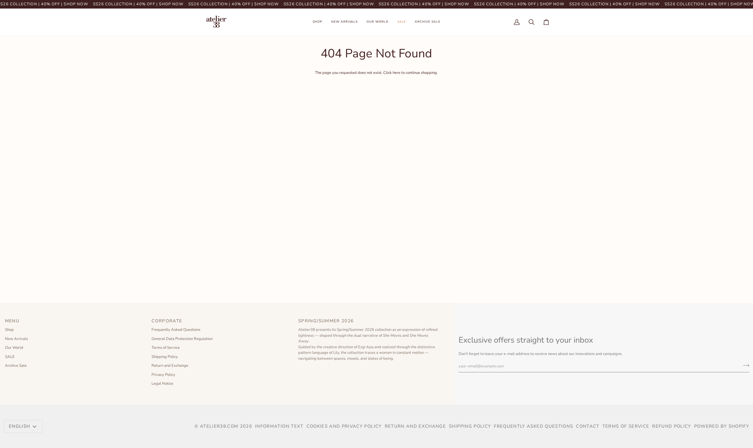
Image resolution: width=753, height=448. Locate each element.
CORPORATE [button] (166, 321)
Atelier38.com (219, 426)
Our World (14, 347)
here (396, 72)
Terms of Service (165, 347)
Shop (9, 329)
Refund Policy (671, 426)
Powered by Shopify (721, 426)
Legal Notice (162, 383)
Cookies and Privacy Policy (344, 426)
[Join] (744, 365)
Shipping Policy (164, 356)
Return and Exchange (169, 365)
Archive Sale (16, 365)
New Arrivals (16, 338)
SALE (10, 356)
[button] (317, 22)
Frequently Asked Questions (175, 329)
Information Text (279, 426)
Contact (587, 426)
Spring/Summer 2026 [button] (326, 321)
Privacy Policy (163, 374)
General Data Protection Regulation (182, 338)
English (19, 426)
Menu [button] (12, 321)
